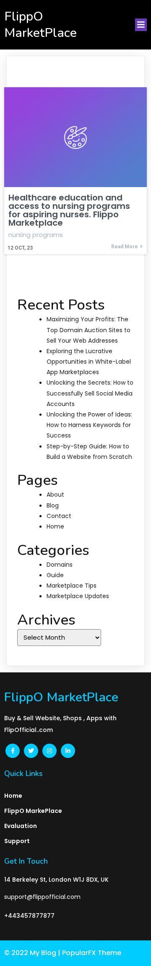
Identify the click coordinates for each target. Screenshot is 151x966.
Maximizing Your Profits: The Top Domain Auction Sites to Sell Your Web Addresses (88, 329)
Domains (60, 564)
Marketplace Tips (71, 585)
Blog (53, 505)
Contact (59, 516)
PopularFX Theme (91, 953)
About (55, 494)
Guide (55, 575)
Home (55, 526)
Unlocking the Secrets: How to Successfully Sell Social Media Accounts (90, 393)
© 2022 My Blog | (33, 953)
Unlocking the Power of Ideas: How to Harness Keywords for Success (89, 425)
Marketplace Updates (78, 596)
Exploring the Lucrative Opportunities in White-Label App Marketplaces (89, 361)
